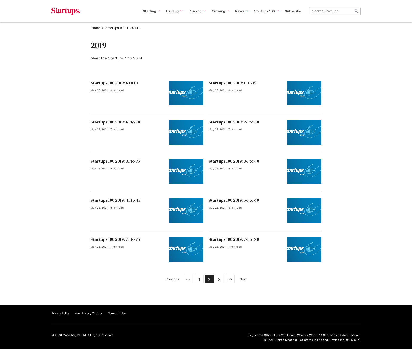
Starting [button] (149, 11)
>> (230, 279)
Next (243, 279)
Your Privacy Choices (89, 313)
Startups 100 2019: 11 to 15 (232, 83)
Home (96, 27)
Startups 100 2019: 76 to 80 (234, 239)
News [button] (239, 11)
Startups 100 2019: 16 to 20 (115, 122)
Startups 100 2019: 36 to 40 (234, 161)
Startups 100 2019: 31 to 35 (115, 161)
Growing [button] (218, 11)
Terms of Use (117, 313)
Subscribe (293, 11)
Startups (66, 11)
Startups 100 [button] (264, 11)
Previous (172, 279)
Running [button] (195, 11)
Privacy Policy (61, 313)
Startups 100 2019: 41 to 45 (116, 200)
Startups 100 (115, 27)
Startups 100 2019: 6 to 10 (114, 83)
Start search (356, 11)
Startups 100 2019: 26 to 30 (234, 122)
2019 (134, 27)
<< (188, 279)
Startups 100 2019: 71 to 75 (115, 239)
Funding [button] (172, 11)
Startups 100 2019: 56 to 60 (234, 200)
